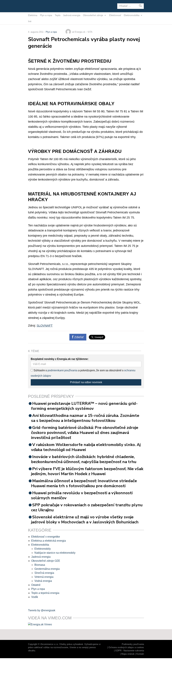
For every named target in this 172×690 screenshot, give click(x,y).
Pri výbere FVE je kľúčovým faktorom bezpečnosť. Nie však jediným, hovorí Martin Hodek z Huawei (87, 471)
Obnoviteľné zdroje (93, 15)
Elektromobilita (132, 15)
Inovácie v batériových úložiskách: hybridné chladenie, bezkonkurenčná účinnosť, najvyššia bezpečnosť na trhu (83, 459)
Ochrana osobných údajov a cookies (126, 647)
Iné (29, 21)
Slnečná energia (44, 572)
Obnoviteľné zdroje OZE (45, 560)
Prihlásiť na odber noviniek (86, 382)
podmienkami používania (62, 370)
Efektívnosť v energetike (45, 536)
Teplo (57, 15)
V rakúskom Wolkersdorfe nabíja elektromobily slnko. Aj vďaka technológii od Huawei (86, 447)
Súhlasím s (40, 370)
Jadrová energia (71, 15)
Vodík (34, 597)
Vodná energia (43, 580)
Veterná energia (43, 576)
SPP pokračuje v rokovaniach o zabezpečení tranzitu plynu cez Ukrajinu (87, 507)
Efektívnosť (115, 15)
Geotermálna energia (47, 568)
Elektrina (32, 15)
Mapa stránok (128, 654)
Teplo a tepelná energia (45, 593)
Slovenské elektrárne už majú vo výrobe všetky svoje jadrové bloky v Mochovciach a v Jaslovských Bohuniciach (85, 519)
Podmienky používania (133, 644)
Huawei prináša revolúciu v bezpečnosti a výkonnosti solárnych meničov (82, 495)
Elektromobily (42, 548)
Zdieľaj (38, 6)
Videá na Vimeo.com (50, 618)
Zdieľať (78, 337)
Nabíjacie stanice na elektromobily (54, 552)
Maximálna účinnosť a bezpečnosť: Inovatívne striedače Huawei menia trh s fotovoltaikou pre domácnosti (84, 483)
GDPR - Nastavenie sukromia (129, 650)
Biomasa (39, 564)
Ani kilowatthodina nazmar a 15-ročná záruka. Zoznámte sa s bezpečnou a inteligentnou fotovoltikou (85, 418)
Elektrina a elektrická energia (48, 540)
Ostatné (35, 584)
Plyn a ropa (46, 15)
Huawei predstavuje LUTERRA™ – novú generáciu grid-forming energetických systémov (84, 406)
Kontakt (140, 654)
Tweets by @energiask (41, 610)
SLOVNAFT (45, 325)
